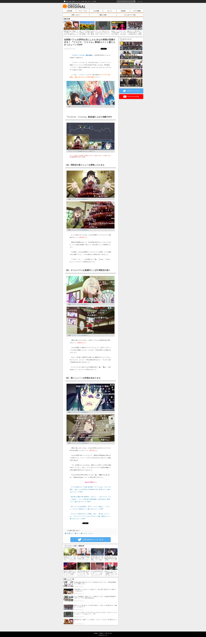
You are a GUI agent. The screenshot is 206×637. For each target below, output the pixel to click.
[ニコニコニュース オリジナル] (74, 6)
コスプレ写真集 (137, 11)
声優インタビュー (76, 15)
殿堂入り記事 (103, 15)
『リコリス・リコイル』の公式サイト (79, 106)
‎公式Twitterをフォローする (92, 539)
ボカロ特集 (96, 11)
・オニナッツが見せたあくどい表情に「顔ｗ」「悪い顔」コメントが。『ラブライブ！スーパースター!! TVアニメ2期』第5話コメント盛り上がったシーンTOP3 (90, 516)
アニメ (78, 533)
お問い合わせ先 (108, 633)
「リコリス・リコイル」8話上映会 (81, 55)
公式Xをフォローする (133, 91)
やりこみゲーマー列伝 (130, 15)
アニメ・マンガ (83, 11)
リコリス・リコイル (88, 533)
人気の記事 (69, 11)
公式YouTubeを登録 (133, 96)
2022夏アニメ (70, 533)
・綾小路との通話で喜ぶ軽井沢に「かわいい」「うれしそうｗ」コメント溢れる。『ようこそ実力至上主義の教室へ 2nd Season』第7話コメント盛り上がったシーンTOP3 (90, 499)
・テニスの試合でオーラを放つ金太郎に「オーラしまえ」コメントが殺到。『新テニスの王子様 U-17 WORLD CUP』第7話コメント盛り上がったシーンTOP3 (90, 489)
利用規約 (96, 633)
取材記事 (123, 11)
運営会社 (101, 633)
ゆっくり (110, 11)
